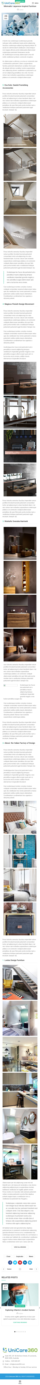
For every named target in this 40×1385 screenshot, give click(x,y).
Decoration (20, 1306)
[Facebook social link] (10, 1262)
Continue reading (20, 1322)
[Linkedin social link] (25, 1262)
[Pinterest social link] (20, 1262)
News (31, 1256)
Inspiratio (19, 1256)
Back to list (20, 1269)
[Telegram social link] (30, 1262)
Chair (8, 1256)
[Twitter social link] (15, 1262)
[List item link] (20, 1361)
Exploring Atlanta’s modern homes (20, 1310)
